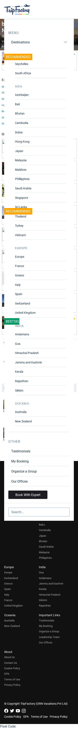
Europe (19, 257)
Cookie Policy (12, 668)
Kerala (19, 372)
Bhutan (20, 113)
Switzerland (22, 303)
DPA (6, 674)
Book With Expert (27, 494)
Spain (18, 294)
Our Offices (19, 481)
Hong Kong (22, 141)
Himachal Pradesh (27, 353)
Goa (17, 344)
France (19, 266)
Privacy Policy (12, 685)
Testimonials (20, 451)
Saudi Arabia (23, 188)
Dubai (18, 132)
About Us (9, 657)
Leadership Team (49, 637)
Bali (17, 104)
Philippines (45, 558)
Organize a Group (24, 471)
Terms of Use (12, 679)
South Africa (23, 73)
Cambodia (21, 123)
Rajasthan (21, 381)
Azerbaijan (22, 95)
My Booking (20, 461)
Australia (21, 412)
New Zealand (23, 421)
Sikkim (19, 390)
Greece (19, 275)
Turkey (19, 226)
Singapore (21, 198)
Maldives (20, 170)
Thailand (20, 216)
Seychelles (21, 64)
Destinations (20, 42)
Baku (42, 524)
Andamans (22, 334)
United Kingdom (25, 313)
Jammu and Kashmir (28, 362)
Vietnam (20, 235)
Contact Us (10, 663)
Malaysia (21, 160)
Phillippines (22, 179)
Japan (19, 151)
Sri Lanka (21, 207)
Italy (18, 285)
